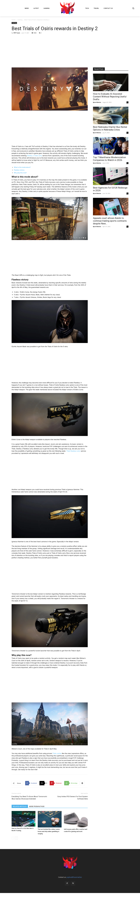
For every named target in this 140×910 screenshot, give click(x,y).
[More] (82, 783)
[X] (73, 883)
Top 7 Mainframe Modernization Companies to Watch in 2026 (109, 158)
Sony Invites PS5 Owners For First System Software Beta (72, 798)
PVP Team (17, 33)
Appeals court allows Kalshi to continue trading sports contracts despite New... (110, 221)
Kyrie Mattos (97, 102)
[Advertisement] (70, 51)
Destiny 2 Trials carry (34, 155)
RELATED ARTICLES (20, 806)
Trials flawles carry (73, 451)
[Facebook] (67, 883)
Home (13, 20)
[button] (133, 8)
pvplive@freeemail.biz (74, 877)
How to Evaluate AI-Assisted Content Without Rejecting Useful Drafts (109, 97)
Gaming (20, 20)
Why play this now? (20, 173)
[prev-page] (13, 838)
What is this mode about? (22, 167)
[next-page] (16, 838)
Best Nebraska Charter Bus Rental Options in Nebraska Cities (110, 128)
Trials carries (57, 753)
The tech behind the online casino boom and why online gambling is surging (49, 831)
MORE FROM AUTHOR (36, 806)
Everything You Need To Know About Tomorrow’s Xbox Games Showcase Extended (29, 798)
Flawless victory (19, 170)
